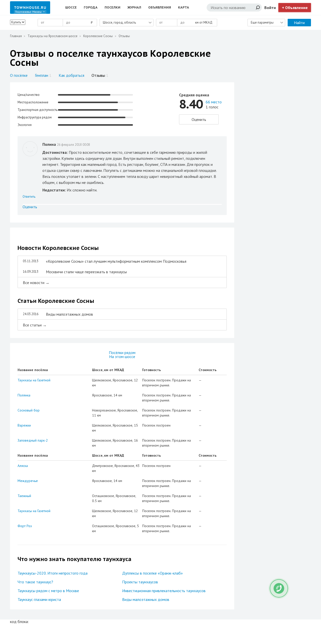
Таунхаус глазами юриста (39, 599)
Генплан (43, 75)
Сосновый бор (29, 410)
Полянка (24, 395)
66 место (214, 101)
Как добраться (71, 75)
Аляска (23, 465)
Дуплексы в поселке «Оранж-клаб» (152, 573)
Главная (16, 36)
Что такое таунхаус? (35, 581)
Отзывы (100, 75)
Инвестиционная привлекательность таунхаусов (164, 590)
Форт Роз (25, 526)
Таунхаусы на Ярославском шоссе (52, 36)
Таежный (24, 496)
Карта (183, 7)
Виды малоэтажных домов (145, 599)
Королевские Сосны (98, 36)
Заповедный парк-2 (33, 440)
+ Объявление (295, 7)
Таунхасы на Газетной (34, 380)
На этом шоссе (122, 356)
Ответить (29, 196)
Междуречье (28, 480)
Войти (270, 7)
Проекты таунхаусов (140, 581)
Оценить (199, 119)
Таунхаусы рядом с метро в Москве (48, 590)
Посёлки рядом (122, 352)
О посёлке (19, 75)
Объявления (159, 7)
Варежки (24, 425)
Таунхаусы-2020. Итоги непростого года (53, 573)
